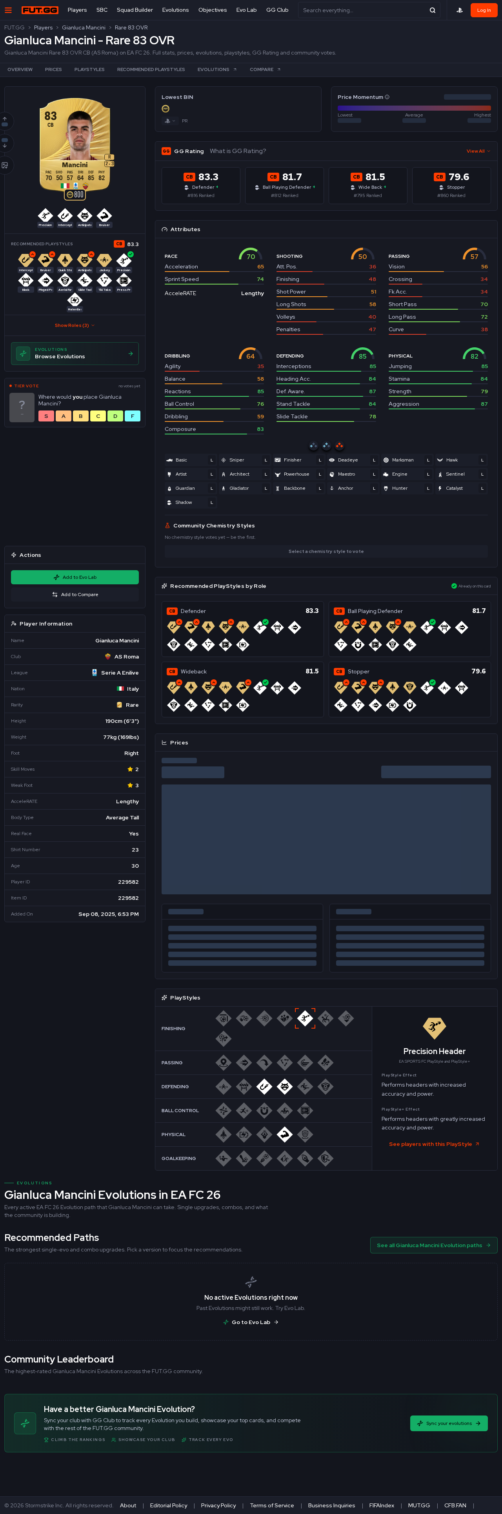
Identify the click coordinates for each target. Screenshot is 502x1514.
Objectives (212, 9)
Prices (53, 69)
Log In (484, 10)
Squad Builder (135, 9)
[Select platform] (459, 10)
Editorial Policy (168, 1505)
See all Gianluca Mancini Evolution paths (429, 1245)
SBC (101, 9)
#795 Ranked (368, 195)
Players (77, 9)
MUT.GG (419, 1505)
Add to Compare (79, 594)
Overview (20, 69)
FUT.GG (14, 27)
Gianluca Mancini (83, 27)
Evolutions (175, 9)
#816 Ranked (201, 195)
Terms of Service (272, 1505)
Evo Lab (246, 9)
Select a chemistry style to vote (326, 551)
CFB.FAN (455, 1505)
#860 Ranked (451, 195)
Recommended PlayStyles (151, 69)
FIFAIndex (381, 1505)
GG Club (277, 9)
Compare (261, 69)
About (128, 1505)
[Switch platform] (170, 121)
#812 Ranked (284, 195)
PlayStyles (90, 69)
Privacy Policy (218, 1505)
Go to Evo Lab (251, 1322)
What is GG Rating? (238, 151)
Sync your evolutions (449, 1423)
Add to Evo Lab (79, 577)
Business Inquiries (331, 1505)
